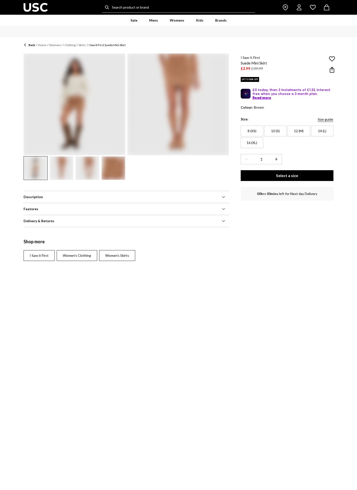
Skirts (82, 45)
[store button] (285, 7)
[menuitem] (134, 20)
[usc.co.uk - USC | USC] (36, 7)
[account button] (299, 7)
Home (42, 45)
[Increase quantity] (277, 159)
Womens (55, 45)
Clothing (70, 45)
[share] (332, 69)
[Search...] (107, 7)
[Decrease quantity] (245, 159)
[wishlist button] (313, 7)
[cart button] (326, 7)
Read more (261, 98)
